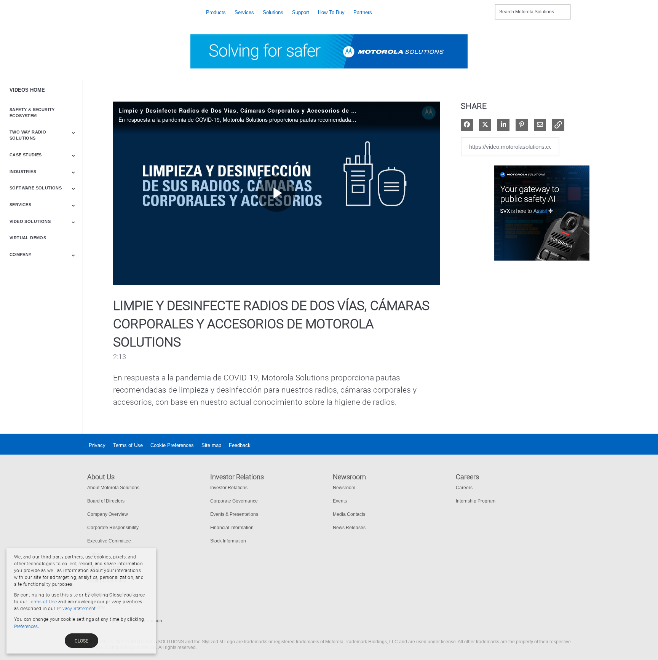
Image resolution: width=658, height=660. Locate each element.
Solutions (273, 12)
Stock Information (228, 541)
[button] (558, 125)
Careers (464, 487)
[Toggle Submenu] (73, 133)
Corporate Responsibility (113, 527)
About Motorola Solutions (113, 487)
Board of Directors (106, 501)
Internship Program (475, 501)
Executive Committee (109, 541)
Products (216, 12)
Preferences (26, 626)
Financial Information (232, 527)
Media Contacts (349, 514)
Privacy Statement (76, 608)
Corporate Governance (234, 501)
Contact (486, 7)
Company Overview (107, 514)
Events (340, 501)
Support (300, 12)
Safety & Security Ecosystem (32, 112)
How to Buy (331, 12)
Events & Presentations (234, 514)
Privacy (97, 445)
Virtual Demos (28, 237)
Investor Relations (229, 487)
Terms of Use (128, 445)
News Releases (349, 527)
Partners (362, 12)
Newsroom (344, 487)
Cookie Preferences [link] (172, 445)
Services (244, 12)
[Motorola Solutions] (140, 12)
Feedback (240, 445)
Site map (211, 445)
